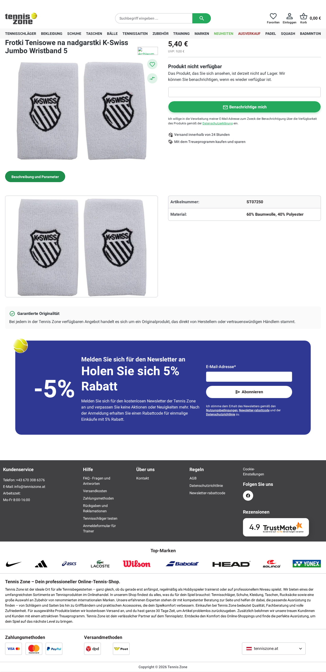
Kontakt (142, 478)
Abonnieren (252, 391)
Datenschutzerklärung (217, 123)
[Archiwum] (148, 51)
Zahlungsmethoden (98, 498)
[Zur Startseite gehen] (21, 18)
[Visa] (13, 648)
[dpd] (92, 648)
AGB (193, 478)
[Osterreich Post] (121, 648)
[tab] (35, 176)
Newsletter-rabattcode (254, 410)
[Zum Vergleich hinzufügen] (152, 78)
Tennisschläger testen (100, 518)
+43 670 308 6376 (36, 4)
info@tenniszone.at (29, 487)
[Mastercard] (33, 648)
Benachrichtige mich (248, 107)
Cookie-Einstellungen (248, 471)
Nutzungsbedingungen (222, 410)
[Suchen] (201, 18)
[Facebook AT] (248, 495)
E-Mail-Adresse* (221, 366)
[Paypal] (54, 648)
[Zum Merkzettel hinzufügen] (152, 64)
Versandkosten (95, 491)
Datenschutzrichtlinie (220, 414)
